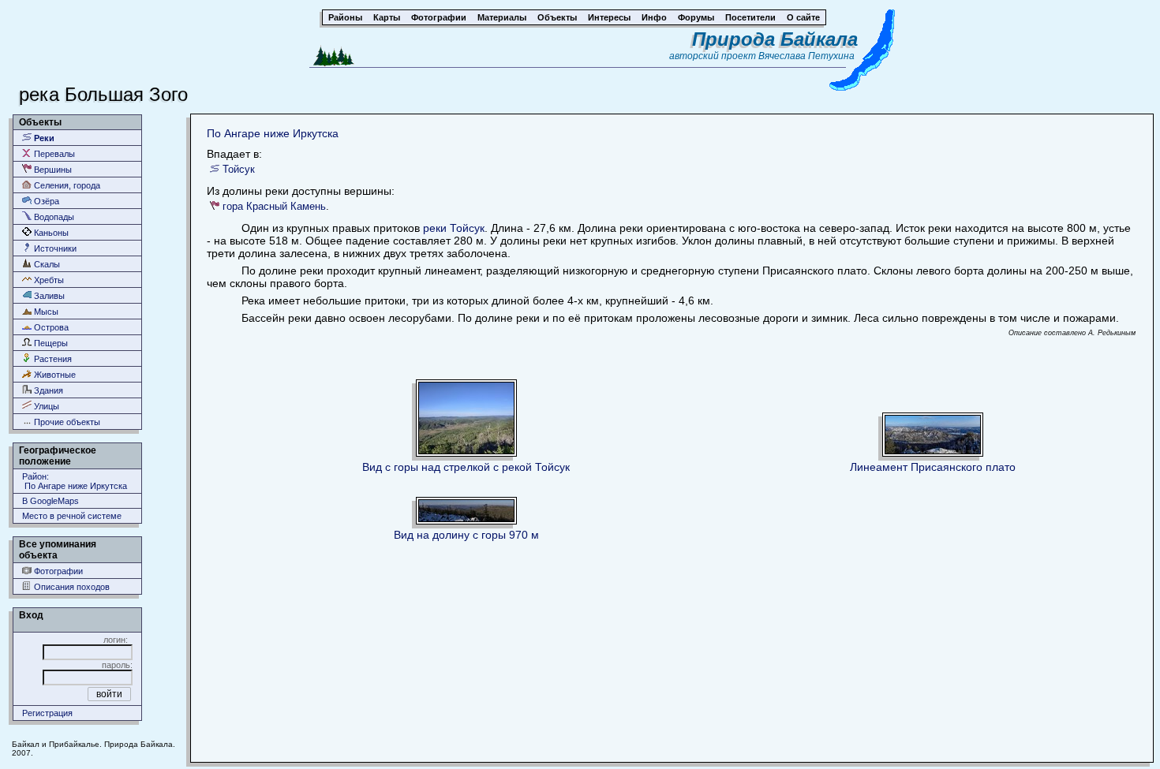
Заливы (48, 296)
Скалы (46, 264)
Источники (54, 248)
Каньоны (50, 232)
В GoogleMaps (50, 501)
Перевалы (53, 154)
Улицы (45, 406)
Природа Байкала (775, 39)
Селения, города (66, 185)
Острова (50, 327)
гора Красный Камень (274, 206)
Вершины (52, 169)
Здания (47, 390)
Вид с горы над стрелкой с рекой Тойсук (466, 467)
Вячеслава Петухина (806, 56)
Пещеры (50, 343)
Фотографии (57, 571)
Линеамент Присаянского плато (933, 467)
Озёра (45, 201)
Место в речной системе (72, 516)
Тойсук (239, 169)
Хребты (48, 280)
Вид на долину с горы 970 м (466, 534)
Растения (52, 359)
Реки (43, 138)
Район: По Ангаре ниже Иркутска (74, 481)
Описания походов (71, 587)
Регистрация (47, 713)
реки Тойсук (454, 228)
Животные (54, 374)
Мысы (45, 311)
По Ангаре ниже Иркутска (273, 133)
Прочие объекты (66, 422)
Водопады (53, 217)
